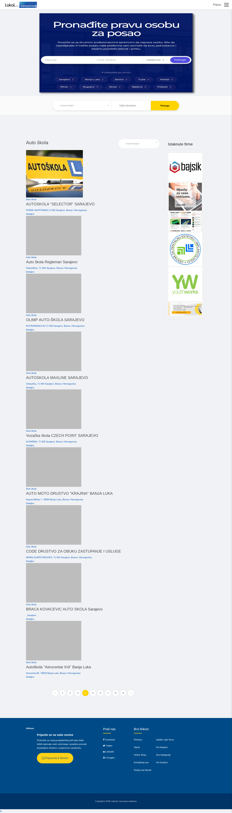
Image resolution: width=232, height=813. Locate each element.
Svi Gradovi (162, 762)
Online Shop (140, 755)
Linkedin (109, 751)
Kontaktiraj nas (141, 762)
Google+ (110, 757)
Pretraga (165, 105)
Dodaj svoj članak (142, 770)
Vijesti (137, 747)
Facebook (109, 739)
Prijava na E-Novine (56, 758)
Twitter (108, 745)
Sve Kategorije (163, 755)
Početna (138, 739)
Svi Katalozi (162, 747)
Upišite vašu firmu (165, 739)
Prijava (217, 4)
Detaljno (30, 214)
